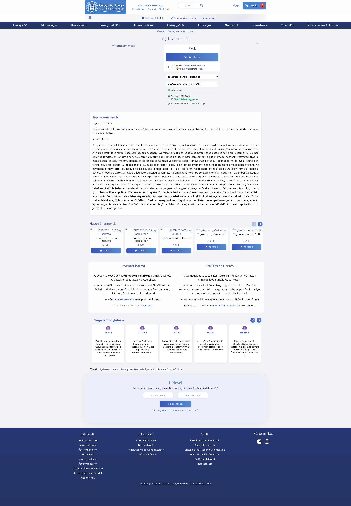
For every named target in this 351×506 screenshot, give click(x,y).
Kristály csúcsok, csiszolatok (87, 468)
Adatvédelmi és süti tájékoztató (146, 449)
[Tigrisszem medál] (124, 46)
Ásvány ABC (20, 25)
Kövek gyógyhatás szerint (87, 473)
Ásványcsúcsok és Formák (323, 25)
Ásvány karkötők (110, 25)
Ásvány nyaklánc (87, 459)
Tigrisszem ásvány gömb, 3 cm (223, 240)
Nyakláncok (232, 25)
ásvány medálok (129, 369)
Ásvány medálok (143, 25)
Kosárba (193, 57)
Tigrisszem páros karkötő (118, 238)
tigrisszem (105, 369)
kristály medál (147, 369)
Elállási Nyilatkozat (204, 459)
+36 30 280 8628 (124, 299)
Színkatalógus (49, 25)
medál (115, 369)
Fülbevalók (287, 25)
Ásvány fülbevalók (88, 440)
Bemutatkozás (146, 445)
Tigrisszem (188, 31)
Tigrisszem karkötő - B (188, 234)
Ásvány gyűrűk (175, 25)
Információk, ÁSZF (146, 440)
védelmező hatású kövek (170, 369)
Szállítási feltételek (226, 305)
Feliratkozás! (175, 403)
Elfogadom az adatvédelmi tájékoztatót (177, 410)
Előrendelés (259, 250)
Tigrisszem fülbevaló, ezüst (258, 240)
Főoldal (160, 31)
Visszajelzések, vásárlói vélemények (205, 449)
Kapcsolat (146, 305)
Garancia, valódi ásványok (204, 454)
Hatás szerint (79, 25)
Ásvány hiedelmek (205, 445)
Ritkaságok (204, 25)
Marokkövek (259, 25)
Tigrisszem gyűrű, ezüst (153, 234)
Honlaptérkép (204, 463)
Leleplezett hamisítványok (204, 440)
